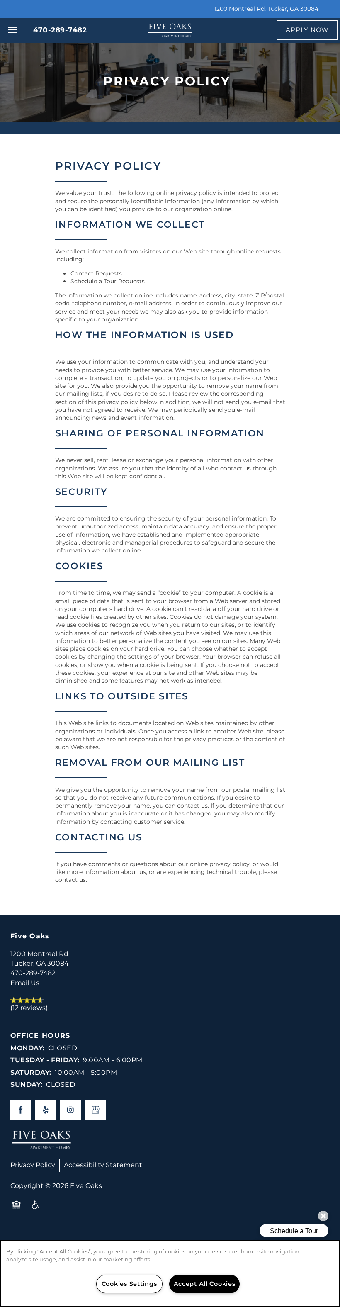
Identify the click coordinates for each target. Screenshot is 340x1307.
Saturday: (30, 1072)
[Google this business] (95, 1110)
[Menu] (12, 30)
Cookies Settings (129, 1284)
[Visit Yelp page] (45, 1110)
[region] (170, 1273)
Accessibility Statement (103, 1165)
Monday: (27, 1048)
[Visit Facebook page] (20, 1110)
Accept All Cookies (205, 1284)
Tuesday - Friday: (45, 1060)
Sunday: (26, 1084)
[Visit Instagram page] (70, 1110)
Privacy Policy (32, 1165)
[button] (307, 30)
